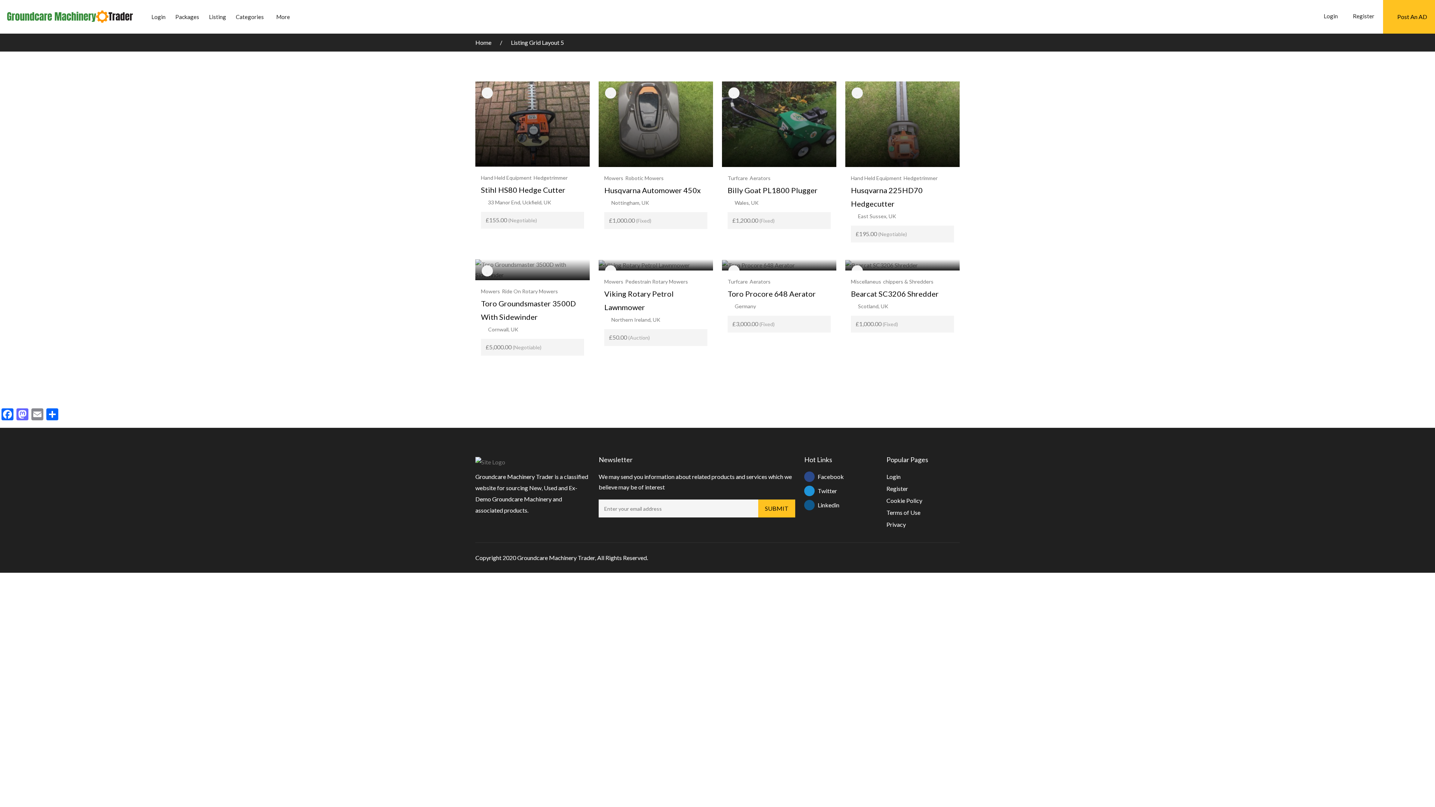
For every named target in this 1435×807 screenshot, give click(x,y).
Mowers (613, 178)
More (283, 16)
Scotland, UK (873, 306)
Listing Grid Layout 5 (537, 42)
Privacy (896, 524)
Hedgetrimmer (551, 177)
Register (1363, 16)
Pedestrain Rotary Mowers (656, 281)
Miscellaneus (866, 281)
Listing (217, 16)
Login (158, 16)
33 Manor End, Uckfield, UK (519, 202)
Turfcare (738, 178)
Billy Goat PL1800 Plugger (773, 190)
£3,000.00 (753, 323)
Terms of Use (903, 512)
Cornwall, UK (503, 329)
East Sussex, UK (877, 216)
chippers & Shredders (908, 281)
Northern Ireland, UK (635, 319)
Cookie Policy (904, 500)
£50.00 (629, 337)
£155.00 (511, 219)
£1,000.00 (630, 220)
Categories (250, 16)
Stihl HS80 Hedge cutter (523, 189)
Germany (745, 306)
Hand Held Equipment (506, 177)
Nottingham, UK (630, 203)
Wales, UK (747, 203)
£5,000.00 (513, 346)
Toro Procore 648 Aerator (772, 293)
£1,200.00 (753, 220)
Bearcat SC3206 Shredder (895, 293)
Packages (187, 16)
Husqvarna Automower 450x (652, 190)
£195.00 (881, 233)
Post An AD (1412, 16)
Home (484, 42)
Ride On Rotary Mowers (530, 291)
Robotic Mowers (644, 178)
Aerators (760, 178)
